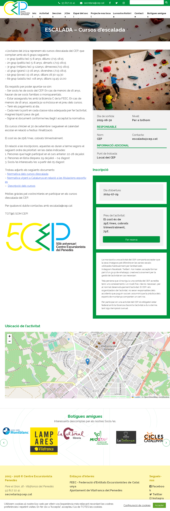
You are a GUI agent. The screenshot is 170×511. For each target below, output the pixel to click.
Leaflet (137, 397)
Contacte (138, 15)
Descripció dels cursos (21, 185)
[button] (87, 361)
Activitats (44, 15)
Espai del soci (80, 15)
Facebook (156, 488)
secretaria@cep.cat (18, 494)
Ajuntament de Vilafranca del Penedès (96, 490)
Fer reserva (131, 239)
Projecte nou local (101, 15)
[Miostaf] (92, 437)
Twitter (157, 494)
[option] (38, 441)
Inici (34, 15)
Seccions (56, 15)
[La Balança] (120, 437)
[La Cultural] (65, 433)
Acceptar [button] (159, 505)
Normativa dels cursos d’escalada (27, 174)
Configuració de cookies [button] (137, 505)
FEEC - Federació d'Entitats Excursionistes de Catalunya (104, 484)
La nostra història (122, 15)
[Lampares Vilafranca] (38, 441)
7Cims (67, 15)
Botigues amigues (156, 15)
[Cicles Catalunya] (147, 437)
